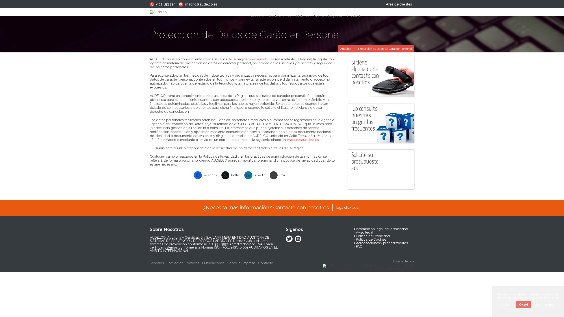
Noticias (302, 16)
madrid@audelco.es (201, 4)
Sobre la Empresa (328, 16)
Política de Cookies (370, 239)
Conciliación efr (263, 51)
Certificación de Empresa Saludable (276, 58)
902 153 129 (166, 4)
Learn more (544, 304)
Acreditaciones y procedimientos (381, 243)
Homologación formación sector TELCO (278, 66)
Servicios (257, 16)
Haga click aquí (346, 207)
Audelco (345, 48)
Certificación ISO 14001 (268, 43)
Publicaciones (280, 16)
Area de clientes (399, 4)
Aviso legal (364, 232)
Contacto (354, 16)
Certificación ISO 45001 (268, 36)
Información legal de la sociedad (381, 229)
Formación (260, 96)
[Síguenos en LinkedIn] (298, 239)
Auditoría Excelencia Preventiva (273, 103)
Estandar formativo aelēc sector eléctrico (279, 73)
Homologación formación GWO (273, 81)
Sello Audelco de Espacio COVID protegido (281, 111)
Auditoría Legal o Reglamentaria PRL (277, 28)
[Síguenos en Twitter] (289, 239)
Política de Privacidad (372, 236)
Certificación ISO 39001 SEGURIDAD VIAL (280, 88)
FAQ (358, 247)
